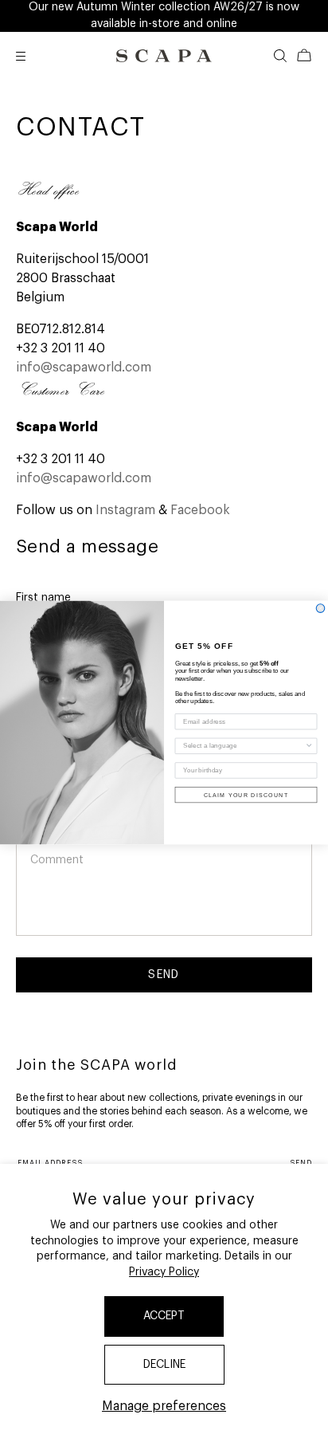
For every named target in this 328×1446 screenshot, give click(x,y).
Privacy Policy (164, 1272)
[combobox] (243, 746)
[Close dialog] (320, 608)
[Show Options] (309, 746)
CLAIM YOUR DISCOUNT (246, 795)
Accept (164, 1316)
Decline (164, 1364)
